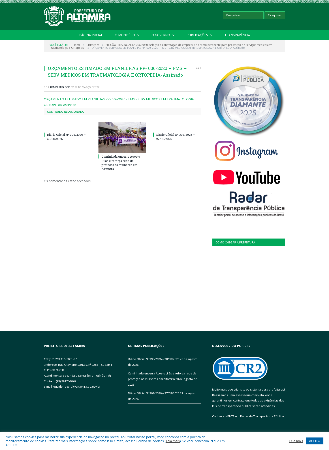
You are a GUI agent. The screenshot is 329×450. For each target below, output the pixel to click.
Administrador (60, 87)
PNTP (231, 416)
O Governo (161, 35)
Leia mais (173, 441)
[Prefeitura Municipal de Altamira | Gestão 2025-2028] (77, 15)
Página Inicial (91, 35)
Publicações (197, 35)
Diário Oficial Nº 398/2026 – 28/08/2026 (153, 359)
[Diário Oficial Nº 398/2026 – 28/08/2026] (68, 126)
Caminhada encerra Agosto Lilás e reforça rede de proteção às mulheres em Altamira (121, 162)
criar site (239, 389)
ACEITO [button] (314, 441)
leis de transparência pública (232, 406)
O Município (125, 35)
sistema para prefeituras (267, 389)
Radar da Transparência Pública (262, 416)
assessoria (243, 395)
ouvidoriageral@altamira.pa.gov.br (76, 387)
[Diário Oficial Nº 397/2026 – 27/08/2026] (177, 126)
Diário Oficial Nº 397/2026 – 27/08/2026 (153, 393)
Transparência (237, 35)
